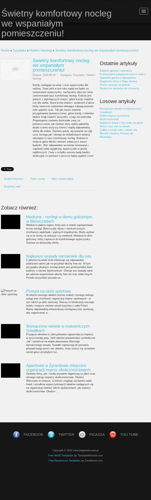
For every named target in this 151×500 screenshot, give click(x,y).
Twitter (66, 434)
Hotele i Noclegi (40, 50)
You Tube (129, 434)
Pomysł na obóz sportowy (48, 291)
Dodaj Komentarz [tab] (14, 178)
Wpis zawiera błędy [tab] (63, 178)
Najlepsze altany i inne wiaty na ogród (121, 122)
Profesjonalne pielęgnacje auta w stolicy (122, 74)
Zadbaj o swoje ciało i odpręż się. (119, 129)
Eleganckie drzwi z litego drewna (118, 81)
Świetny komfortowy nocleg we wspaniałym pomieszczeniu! (96, 50)
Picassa (97, 434)
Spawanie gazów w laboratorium (118, 77)
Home (5, 50)
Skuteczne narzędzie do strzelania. (120, 88)
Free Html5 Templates (60, 455)
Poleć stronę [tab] (37, 178)
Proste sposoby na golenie (115, 84)
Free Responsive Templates (64, 460)
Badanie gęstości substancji (116, 70)
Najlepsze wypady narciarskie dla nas (58, 256)
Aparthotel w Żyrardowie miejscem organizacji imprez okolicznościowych (58, 367)
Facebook (33, 434)
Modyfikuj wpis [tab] (12, 186)
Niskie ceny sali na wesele (115, 126)
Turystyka (19, 50)
